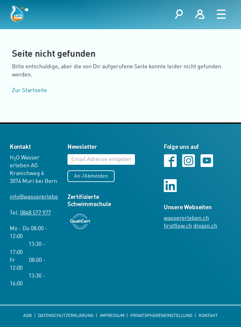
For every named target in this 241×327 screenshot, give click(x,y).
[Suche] (179, 14)
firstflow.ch (178, 226)
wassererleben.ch (186, 218)
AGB (28, 316)
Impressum (112, 316)
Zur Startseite (29, 90)
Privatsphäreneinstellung (161, 316)
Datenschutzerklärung (66, 316)
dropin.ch (205, 226)
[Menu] (221, 14)
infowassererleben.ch (39, 197)
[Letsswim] (19, 13)
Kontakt (208, 316)
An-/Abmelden (91, 176)
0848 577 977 (35, 213)
